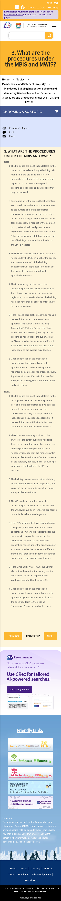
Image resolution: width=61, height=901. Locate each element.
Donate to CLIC (36, 7)
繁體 (49, 3)
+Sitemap (52, 7)
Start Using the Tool (19, 689)
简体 (56, 3)
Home (5, 79)
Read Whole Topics (18, 128)
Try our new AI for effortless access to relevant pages (28, 14)
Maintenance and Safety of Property (24, 84)
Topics (20, 79)
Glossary (35, 868)
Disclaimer (30, 880)
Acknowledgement (41, 874)
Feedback (23, 874)
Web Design (24, 897)
